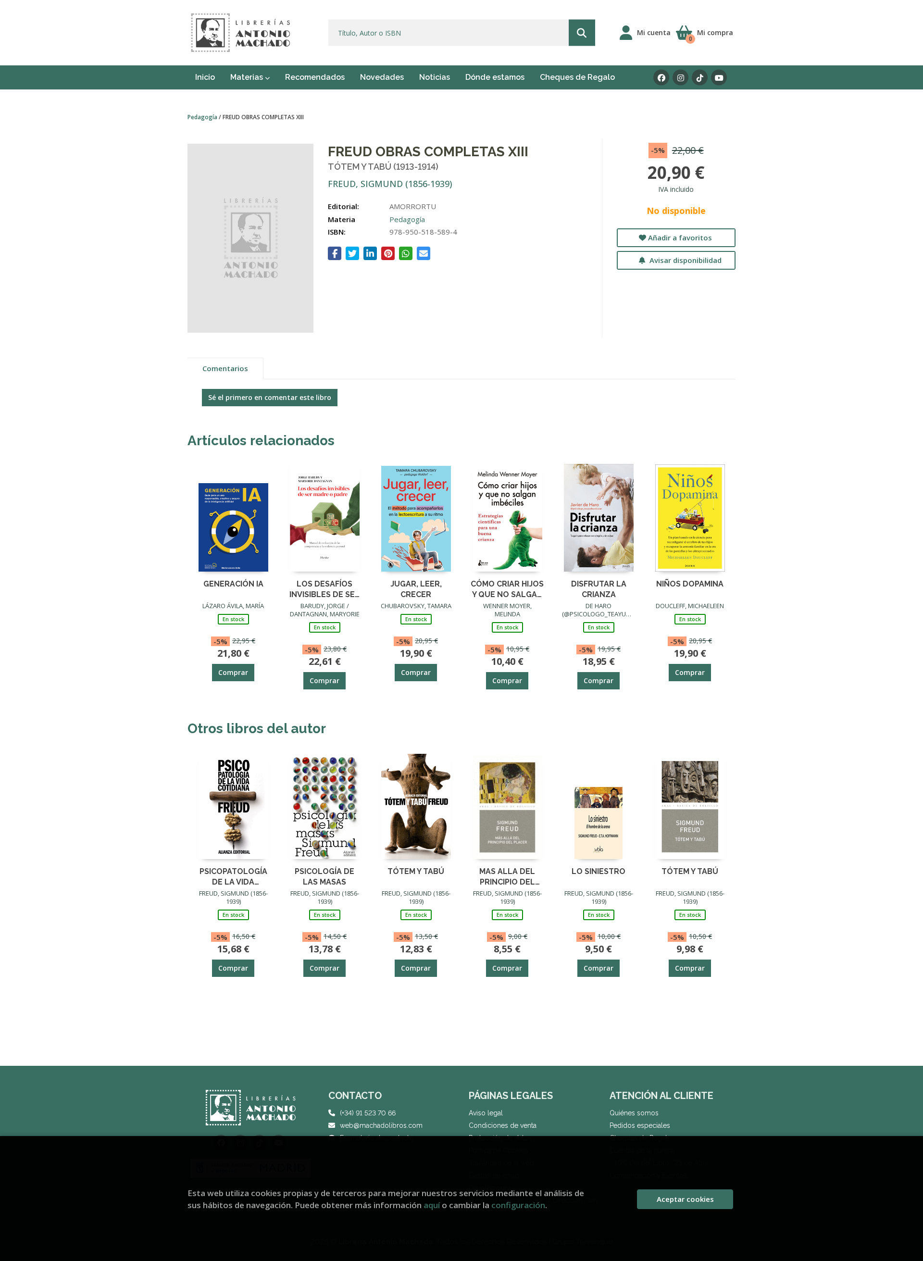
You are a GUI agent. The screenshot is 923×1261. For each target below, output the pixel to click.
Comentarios (225, 368)
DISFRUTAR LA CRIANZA (598, 588)
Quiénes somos (634, 1113)
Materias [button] (247, 77)
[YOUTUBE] (719, 78)
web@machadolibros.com (381, 1125)
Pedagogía (203, 117)
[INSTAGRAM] (680, 78)
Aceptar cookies (685, 1199)
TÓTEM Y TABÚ (415, 871)
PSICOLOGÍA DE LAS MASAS (324, 876)
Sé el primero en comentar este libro (269, 397)
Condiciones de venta (502, 1125)
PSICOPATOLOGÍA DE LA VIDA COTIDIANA (233, 876)
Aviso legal (486, 1113)
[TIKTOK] (700, 78)
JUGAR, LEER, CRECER (416, 588)
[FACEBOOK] (661, 78)
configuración (518, 1205)
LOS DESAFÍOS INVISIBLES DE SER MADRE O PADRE (324, 588)
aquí (432, 1205)
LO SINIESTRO (598, 871)
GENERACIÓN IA (233, 583)
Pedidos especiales (640, 1125)
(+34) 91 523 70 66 (368, 1113)
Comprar (233, 672)
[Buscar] (582, 33)
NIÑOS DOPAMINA (689, 583)
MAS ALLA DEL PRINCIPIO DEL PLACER (507, 876)
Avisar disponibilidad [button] (685, 260)
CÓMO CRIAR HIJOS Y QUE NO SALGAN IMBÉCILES (507, 588)
